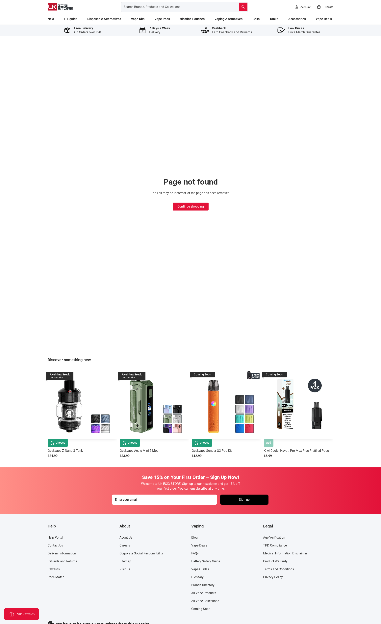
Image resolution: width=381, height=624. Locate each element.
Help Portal (55, 537)
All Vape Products (203, 593)
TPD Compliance (275, 545)
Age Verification (274, 537)
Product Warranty (275, 561)
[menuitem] (51, 19)
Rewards (54, 569)
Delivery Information (62, 553)
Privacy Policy (273, 577)
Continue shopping (190, 206)
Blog (194, 537)
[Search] (243, 7)
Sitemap (125, 561)
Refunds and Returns (62, 561)
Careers (124, 545)
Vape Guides (200, 569)
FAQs (195, 553)
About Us (125, 537)
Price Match (56, 577)
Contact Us (55, 545)
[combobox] (175, 6)
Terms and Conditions (278, 569)
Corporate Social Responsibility (141, 553)
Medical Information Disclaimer (285, 553)
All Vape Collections (205, 601)
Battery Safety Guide (205, 561)
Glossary (197, 577)
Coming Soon (200, 609)
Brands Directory (203, 585)
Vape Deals (199, 545)
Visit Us (124, 569)
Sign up (244, 499)
